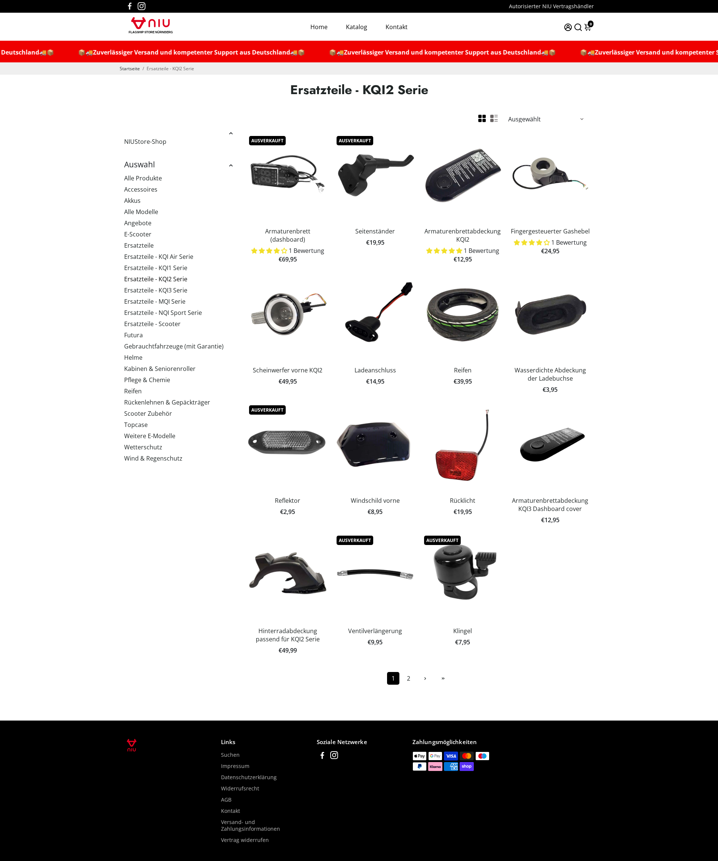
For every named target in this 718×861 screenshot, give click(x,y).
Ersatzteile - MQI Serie (154, 301)
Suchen (230, 755)
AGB (226, 799)
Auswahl (139, 164)
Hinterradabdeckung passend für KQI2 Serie (288, 635)
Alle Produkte (143, 178)
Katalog (356, 27)
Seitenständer (375, 231)
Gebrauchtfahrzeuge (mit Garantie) (174, 346)
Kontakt (397, 27)
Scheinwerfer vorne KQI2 (287, 370)
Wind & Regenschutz (153, 458)
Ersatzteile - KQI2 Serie (155, 279)
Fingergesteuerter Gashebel (550, 231)
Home (319, 27)
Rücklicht (462, 500)
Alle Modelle (141, 212)
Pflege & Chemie (147, 380)
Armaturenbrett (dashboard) (287, 235)
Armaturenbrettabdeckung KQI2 (462, 235)
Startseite (130, 68)
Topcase (136, 425)
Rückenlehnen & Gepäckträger (167, 402)
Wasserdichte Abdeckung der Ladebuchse (550, 374)
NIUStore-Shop (145, 141)
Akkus (132, 200)
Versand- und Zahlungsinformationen (250, 825)
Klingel (462, 631)
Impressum (235, 766)
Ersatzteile (139, 245)
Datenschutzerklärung (249, 777)
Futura (133, 335)
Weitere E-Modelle (149, 436)
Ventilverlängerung (375, 631)
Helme (133, 357)
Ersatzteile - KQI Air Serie (158, 257)
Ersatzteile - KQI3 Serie (155, 290)
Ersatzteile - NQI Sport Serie (163, 313)
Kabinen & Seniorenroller (160, 369)
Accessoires (140, 189)
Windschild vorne (375, 500)
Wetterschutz (143, 447)
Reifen (133, 391)
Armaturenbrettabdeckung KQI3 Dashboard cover (550, 504)
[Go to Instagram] (141, 6)
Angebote (137, 223)
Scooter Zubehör (148, 413)
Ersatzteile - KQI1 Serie (155, 268)
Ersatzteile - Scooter (152, 324)
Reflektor (287, 500)
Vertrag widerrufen (245, 840)
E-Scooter (137, 234)
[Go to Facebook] (130, 6)
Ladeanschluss (375, 370)
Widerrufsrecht (240, 788)
